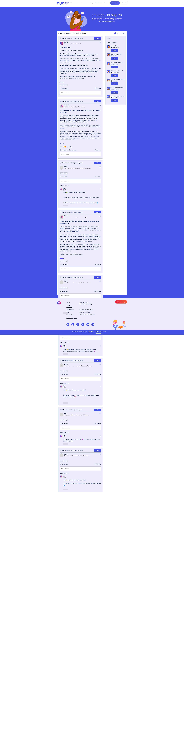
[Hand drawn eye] (63, 3)
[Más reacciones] (65, 85)
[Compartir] (100, 42)
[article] (80, 64)
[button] (116, 49)
